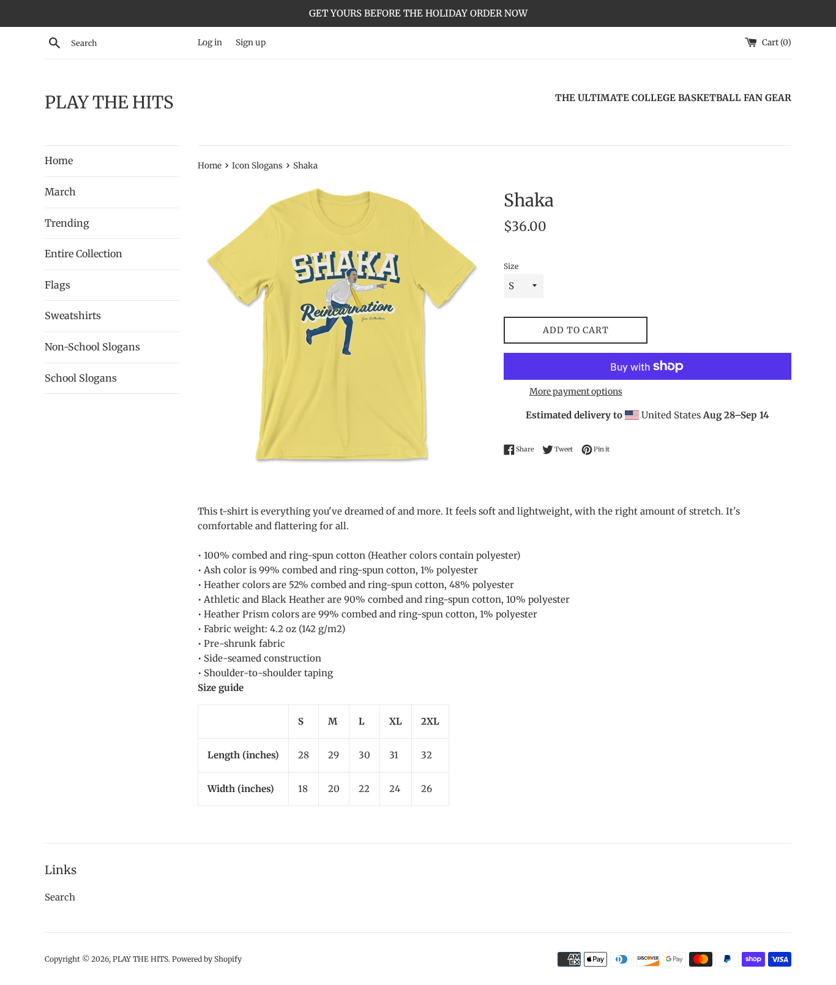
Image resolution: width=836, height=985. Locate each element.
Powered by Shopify (207, 959)
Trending (67, 223)
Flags (57, 285)
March (60, 192)
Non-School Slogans (92, 347)
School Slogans (81, 378)
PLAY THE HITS (109, 102)
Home (59, 160)
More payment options (575, 391)
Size (511, 266)
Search (60, 897)
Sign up (251, 42)
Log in (210, 42)
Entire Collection (83, 253)
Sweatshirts (73, 315)
